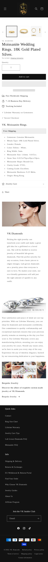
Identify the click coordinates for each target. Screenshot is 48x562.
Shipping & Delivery (13, 461)
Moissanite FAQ (11, 445)
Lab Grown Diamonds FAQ (16, 439)
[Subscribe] (38, 518)
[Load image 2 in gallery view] (23, 31)
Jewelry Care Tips (12, 433)
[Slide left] (3, 32)
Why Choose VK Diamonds (16, 485)
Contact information (25, 557)
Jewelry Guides (11, 490)
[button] (24, 84)
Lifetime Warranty (12, 427)
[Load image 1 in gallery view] (11, 31)
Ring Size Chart (11, 422)
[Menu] (5, 9)
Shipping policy (26, 554)
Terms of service (13, 554)
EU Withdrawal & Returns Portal (18, 473)
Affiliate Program (12, 502)
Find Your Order (11, 479)
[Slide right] (45, 32)
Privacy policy (39, 550)
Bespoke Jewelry (9, 397)
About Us (9, 496)
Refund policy (27, 550)
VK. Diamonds (15, 550)
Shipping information (16, 58)
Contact (8, 416)
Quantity (5, 62)
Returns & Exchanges (13, 467)
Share (7, 192)
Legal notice (39, 554)
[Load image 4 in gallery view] (36, 31)
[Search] (36, 9)
